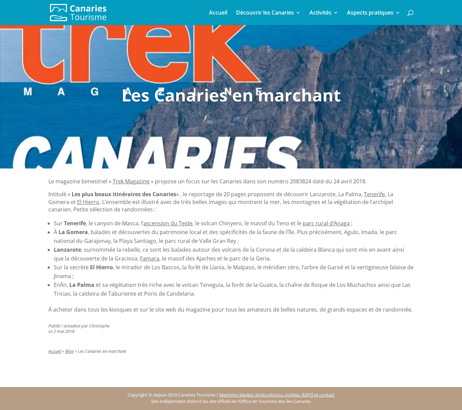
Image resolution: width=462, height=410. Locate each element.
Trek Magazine (131, 181)
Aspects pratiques (370, 13)
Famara (149, 258)
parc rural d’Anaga (326, 223)
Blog (69, 351)
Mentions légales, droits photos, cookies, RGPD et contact (276, 395)
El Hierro (88, 202)
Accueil (218, 13)
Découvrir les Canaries (265, 13)
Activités (320, 13)
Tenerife (374, 194)
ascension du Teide (167, 223)
